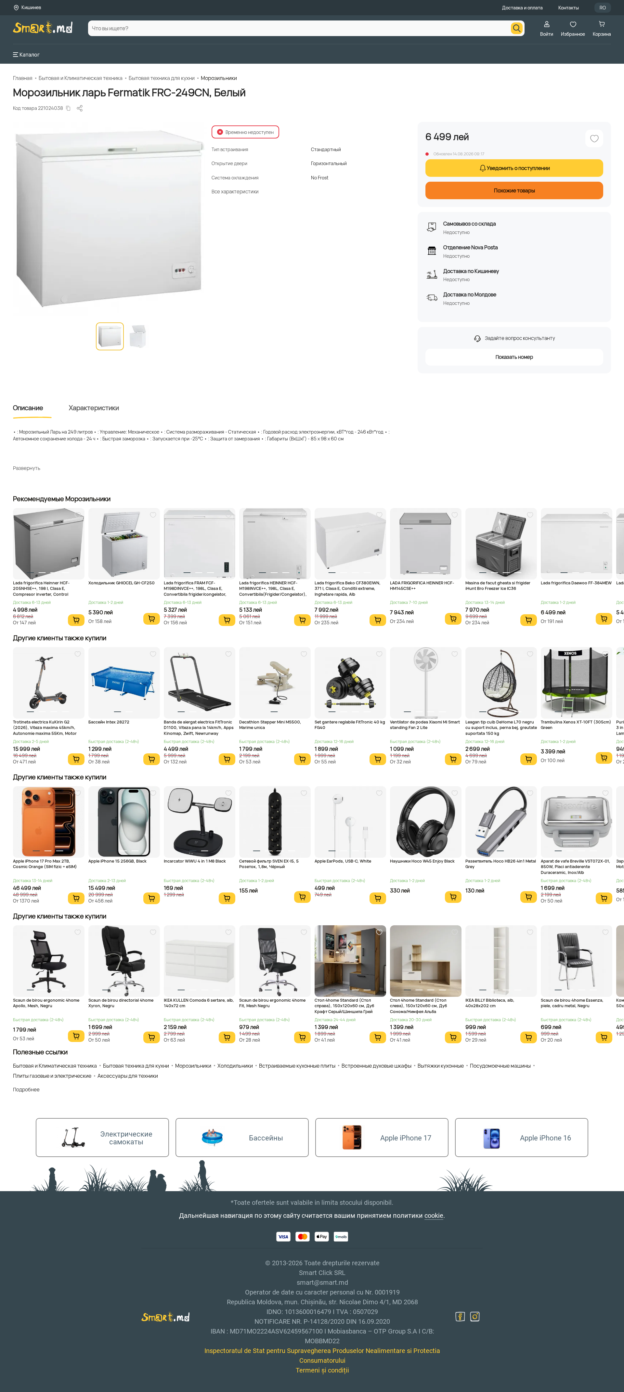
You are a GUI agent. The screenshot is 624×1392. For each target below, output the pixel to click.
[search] (517, 28)
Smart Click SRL (50, 1388)
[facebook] (460, 1316)
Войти (546, 34)
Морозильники (219, 78)
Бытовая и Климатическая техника (81, 78)
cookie (433, 1215)
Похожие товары (514, 190)
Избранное (573, 34)
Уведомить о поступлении (518, 168)
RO (603, 8)
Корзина (602, 34)
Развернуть (26, 468)
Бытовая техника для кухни (162, 78)
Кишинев (31, 7)
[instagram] (475, 1316)
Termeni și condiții (322, 1370)
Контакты (568, 8)
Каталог (30, 54)
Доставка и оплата (522, 8)
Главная (22, 78)
